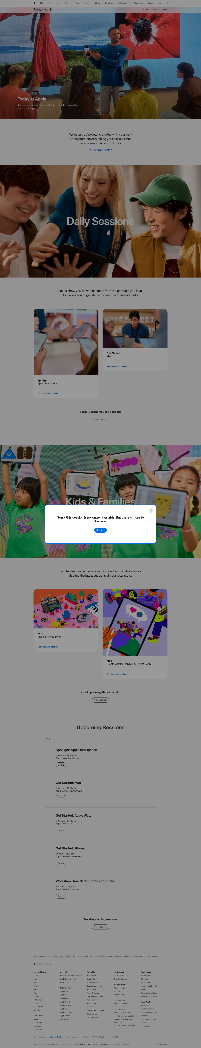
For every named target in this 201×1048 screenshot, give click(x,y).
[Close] (151, 510)
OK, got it (100, 530)
